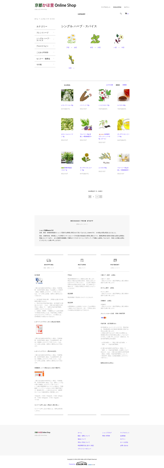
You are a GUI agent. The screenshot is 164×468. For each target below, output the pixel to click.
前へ (89, 196)
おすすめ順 (109, 85)
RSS (103, 436)
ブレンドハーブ (42, 32)
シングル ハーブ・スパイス (48, 19)
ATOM (108, 436)
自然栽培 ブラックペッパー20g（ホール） (105, 136)
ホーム (36, 19)
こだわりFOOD (42, 52)
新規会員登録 (117, 7)
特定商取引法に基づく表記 (86, 445)
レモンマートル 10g (67, 105)
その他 (39, 64)
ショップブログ (107, 433)
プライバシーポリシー (84, 449)
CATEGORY (81, 14)
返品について (82, 439)
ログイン (126, 7)
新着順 (125, 85)
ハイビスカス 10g (104, 105)
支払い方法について (84, 442)
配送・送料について (84, 436)
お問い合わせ (124, 445)
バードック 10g (84, 105)
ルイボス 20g (121, 105)
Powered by (72, 464)
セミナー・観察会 (43, 58)
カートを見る (124, 442)
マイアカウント (105, 7)
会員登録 (122, 436)
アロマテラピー (42, 46)
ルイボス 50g (103, 168)
